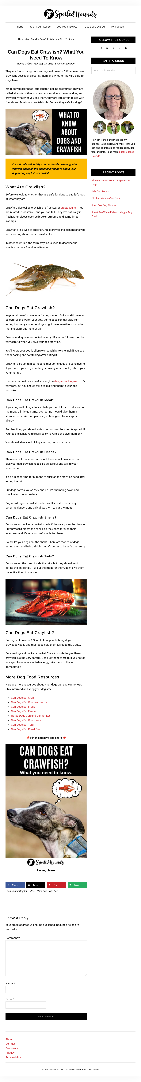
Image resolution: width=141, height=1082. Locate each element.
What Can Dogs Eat (46, 891)
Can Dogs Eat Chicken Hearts (29, 702)
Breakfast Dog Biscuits (103, 205)
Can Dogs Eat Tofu (22, 724)
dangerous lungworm (67, 381)
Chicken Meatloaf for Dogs (105, 198)
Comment (13, 938)
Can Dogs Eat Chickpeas (26, 720)
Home (21, 39)
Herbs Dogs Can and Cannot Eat (30, 715)
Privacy (10, 1052)
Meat (32, 891)
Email (10, 999)
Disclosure (12, 1048)
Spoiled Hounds (70, 13)
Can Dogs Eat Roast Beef (26, 729)
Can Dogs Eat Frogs (23, 706)
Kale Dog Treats (100, 191)
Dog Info (23, 891)
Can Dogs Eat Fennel (23, 711)
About (9, 1039)
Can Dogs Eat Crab (22, 697)
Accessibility (13, 1057)
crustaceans (68, 207)
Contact (10, 1043)
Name (10, 983)
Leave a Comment (65, 63)
